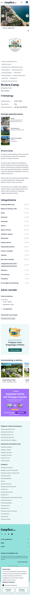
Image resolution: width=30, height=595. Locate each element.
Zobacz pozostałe (5, 460)
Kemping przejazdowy (7, 72)
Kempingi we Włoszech (6, 447)
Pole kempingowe (6, 70)
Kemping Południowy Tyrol (7, 434)
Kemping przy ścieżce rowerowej (9, 81)
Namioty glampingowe (6, 503)
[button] (15, 204)
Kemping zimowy (5, 508)
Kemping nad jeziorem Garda (8, 429)
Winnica (3, 481)
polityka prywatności (8, 582)
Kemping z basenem (6, 75)
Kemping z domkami (6, 64)
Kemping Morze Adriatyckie (7, 437)
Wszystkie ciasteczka (11, 585)
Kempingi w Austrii (5, 458)
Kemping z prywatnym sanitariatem (9, 470)
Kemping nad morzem (6, 484)
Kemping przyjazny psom (19, 75)
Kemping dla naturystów (7, 467)
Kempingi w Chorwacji (6, 455)
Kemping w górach (5, 505)
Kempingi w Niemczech (6, 452)
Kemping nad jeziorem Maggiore (8, 440)
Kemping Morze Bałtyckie (7, 432)
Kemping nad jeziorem (17, 70)
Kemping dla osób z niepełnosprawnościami (12, 67)
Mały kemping (17, 72)
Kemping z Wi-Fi (14, 78)
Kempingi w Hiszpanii (6, 449)
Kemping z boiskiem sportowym (9, 61)
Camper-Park (5, 78)
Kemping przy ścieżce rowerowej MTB (10, 473)
